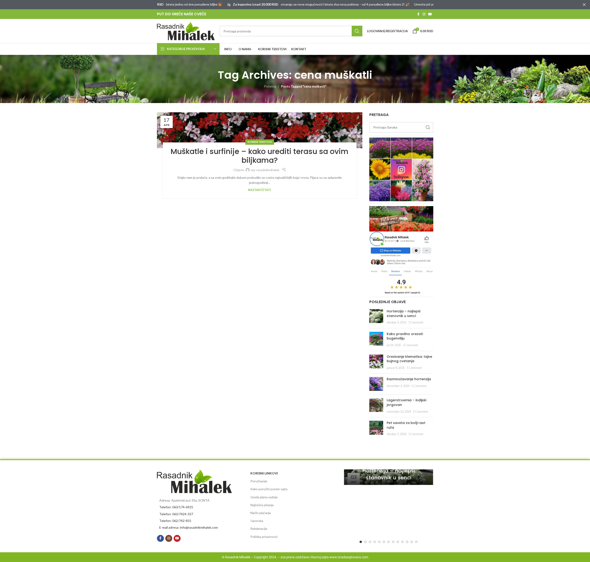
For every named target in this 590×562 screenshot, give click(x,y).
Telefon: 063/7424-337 (176, 514)
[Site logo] (186, 31)
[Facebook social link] (418, 14)
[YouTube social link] (430, 14)
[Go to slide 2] (365, 542)
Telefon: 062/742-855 (175, 521)
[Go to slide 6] (384, 542)
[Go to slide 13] (416, 542)
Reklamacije (258, 529)
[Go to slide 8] (393, 542)
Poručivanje (258, 481)
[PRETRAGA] (357, 31)
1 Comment (415, 322)
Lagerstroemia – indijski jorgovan (406, 402)
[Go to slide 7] (388, 542)
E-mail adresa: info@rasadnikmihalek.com (188, 527)
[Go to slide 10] (402, 542)
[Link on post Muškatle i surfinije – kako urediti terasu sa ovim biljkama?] (260, 130)
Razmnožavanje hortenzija (409, 379)
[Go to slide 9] (398, 542)
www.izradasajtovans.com (348, 557)
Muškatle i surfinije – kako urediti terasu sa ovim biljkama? (259, 155)
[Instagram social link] (424, 14)
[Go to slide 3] (370, 542)
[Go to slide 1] (361, 542)
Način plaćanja (260, 513)
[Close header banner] (584, 4)
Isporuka (256, 521)
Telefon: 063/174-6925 (176, 507)
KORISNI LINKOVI (264, 473)
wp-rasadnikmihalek (265, 170)
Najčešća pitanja (262, 505)
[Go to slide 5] (379, 542)
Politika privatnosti (263, 537)
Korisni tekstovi (260, 141)
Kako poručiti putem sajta (268, 489)
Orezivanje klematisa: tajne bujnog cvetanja (409, 359)
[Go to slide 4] (374, 542)
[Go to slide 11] (407, 542)
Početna (270, 86)
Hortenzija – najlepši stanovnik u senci (403, 313)
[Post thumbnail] (376, 317)
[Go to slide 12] (412, 542)
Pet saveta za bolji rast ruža (406, 425)
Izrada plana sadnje (264, 497)
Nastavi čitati (259, 190)
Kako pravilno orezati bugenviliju (405, 336)
